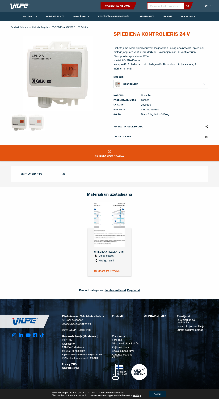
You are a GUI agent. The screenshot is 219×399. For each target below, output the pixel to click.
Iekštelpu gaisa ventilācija (186, 321)
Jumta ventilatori (30, 27)
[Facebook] (35, 335)
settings (137, 395)
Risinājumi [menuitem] (80, 16)
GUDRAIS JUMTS (155, 316)
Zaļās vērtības (120, 347)
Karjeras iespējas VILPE (122, 356)
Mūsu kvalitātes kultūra (125, 343)
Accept (157, 394)
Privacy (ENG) (69, 364)
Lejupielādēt (106, 255)
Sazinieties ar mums (117, 6)
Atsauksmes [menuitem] (147, 16)
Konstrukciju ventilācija (190, 326)
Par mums (118, 336)
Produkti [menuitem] (29, 16)
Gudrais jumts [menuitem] (55, 16)
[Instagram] (14, 335)
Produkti (15, 27)
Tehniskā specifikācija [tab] (109, 156)
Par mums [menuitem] (187, 16)
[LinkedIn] (21, 335)
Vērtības (117, 339)
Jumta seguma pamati (190, 329)
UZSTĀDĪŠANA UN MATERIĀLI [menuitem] (114, 16)
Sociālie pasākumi (123, 350)
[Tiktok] (42, 335)
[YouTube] (28, 335)
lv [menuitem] (206, 6)
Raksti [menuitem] (168, 16)
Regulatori (46, 27)
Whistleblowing (70, 367)
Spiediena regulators (109, 252)
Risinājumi (183, 316)
